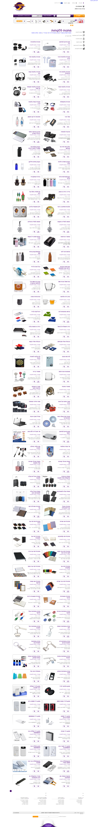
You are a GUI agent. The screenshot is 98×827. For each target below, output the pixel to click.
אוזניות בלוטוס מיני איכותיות (64, 72)
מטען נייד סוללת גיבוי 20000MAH (34, 731)
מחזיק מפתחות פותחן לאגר (63, 672)
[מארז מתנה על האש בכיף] (64, 412)
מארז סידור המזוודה (34, 401)
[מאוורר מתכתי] (64, 397)
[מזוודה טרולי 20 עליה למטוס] (34, 486)
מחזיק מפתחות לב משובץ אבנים (64, 642)
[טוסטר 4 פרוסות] (64, 247)
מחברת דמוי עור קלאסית (65, 567)
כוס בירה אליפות (65, 296)
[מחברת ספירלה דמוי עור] (34, 516)
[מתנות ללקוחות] (71, 25)
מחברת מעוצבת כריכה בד (33, 597)
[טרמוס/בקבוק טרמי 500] (34, 262)
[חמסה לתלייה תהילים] (34, 232)
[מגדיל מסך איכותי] (34, 427)
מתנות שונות (25, 802)
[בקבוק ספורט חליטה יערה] (64, 172)
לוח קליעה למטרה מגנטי (35, 357)
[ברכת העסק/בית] (34, 187)
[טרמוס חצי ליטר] (64, 262)
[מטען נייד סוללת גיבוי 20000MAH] (34, 741)
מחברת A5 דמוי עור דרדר (34, 522)
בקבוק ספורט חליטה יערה (64, 162)
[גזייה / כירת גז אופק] (64, 202)
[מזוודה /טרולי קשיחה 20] (64, 472)
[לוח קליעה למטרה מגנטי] (34, 367)
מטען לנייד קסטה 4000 (63, 701)
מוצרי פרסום (44, 812)
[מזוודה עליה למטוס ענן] (64, 501)
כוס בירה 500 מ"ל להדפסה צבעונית (35, 282)
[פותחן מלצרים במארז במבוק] (52, 22)
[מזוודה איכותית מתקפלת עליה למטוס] (64, 486)
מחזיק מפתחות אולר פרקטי (34, 612)
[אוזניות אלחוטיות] (34, 52)
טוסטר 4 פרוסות (65, 236)
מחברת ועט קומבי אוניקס (35, 582)
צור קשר (81, 813)
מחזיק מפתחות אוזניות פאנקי (63, 612)
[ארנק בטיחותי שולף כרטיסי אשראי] (34, 142)
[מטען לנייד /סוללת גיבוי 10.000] (34, 696)
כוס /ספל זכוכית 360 (64, 281)
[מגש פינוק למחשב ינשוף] (64, 442)
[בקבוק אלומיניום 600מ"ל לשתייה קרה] (34, 157)
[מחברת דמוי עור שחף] (34, 576)
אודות (78, 812)
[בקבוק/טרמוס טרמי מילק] (64, 187)
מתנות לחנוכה (61, 800)
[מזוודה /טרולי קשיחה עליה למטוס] (34, 472)
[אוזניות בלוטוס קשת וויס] (34, 82)
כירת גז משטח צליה (34, 326)
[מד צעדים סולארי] (64, 457)
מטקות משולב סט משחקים (65, 776)
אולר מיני (67, 117)
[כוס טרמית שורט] (34, 307)
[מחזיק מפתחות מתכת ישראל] (64, 666)
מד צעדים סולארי (65, 446)
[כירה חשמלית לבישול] (64, 337)
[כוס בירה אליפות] (64, 307)
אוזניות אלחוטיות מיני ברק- (64, 57)
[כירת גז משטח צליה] (34, 337)
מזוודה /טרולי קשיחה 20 (64, 462)
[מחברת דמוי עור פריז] (34, 561)
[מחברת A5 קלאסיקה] (64, 546)
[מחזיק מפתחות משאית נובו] (34, 651)
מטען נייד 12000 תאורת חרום (65, 717)
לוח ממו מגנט (66, 356)
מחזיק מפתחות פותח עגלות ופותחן (34, 657)
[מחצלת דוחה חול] (34, 681)
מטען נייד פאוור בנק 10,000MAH (64, 746)
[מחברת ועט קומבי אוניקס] (34, 591)
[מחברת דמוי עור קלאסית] (64, 576)
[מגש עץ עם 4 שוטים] (28, 22)
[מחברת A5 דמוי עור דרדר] (34, 531)
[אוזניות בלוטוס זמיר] (34, 67)
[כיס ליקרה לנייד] (34, 322)
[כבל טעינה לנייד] (34, 277)
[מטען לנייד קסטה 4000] (64, 711)
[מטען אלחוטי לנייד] (64, 696)
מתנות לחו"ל (79, 801)
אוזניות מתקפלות (65, 102)
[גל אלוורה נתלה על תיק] (34, 202)
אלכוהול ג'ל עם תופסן (34, 117)
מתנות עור (79, 802)
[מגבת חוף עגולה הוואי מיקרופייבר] (64, 427)
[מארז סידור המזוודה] (34, 412)
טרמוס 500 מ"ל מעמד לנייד (34, 237)
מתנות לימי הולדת (42, 802)
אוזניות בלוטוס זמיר (34, 57)
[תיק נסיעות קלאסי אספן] (59, 22)
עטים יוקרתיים (25, 804)
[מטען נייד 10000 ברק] (34, 711)
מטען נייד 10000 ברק (34, 701)
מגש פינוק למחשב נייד (64, 42)
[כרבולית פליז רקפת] (34, 352)
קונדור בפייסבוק (57, 2)
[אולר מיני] (64, 127)
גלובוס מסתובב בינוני (63, 206)
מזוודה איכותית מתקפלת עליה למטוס (64, 477)
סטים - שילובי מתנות (36, 32)
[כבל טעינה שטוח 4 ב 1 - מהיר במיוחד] (36, 22)
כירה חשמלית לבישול (64, 326)
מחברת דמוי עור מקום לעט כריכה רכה (63, 552)
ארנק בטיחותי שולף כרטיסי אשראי (34, 132)
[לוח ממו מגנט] (64, 367)
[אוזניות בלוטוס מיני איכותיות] (64, 82)
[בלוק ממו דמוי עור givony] (64, 157)
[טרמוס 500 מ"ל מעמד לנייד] (34, 247)
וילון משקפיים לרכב (34, 206)
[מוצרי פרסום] (19, 6)
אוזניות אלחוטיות (35, 42)
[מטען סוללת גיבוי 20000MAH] (34, 756)
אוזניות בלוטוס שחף (64, 87)
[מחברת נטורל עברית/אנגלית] (64, 516)
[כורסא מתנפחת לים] (64, 322)
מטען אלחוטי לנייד (65, 686)
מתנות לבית (79, 800)
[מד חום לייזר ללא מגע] (34, 442)
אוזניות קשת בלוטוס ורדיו (34, 102)
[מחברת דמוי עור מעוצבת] (34, 546)
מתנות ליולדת (43, 801)
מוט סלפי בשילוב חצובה (35, 447)
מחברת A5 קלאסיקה (64, 536)
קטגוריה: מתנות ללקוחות (64, 44)
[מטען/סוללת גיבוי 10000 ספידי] (64, 771)
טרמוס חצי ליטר (65, 251)
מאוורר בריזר (36, 371)
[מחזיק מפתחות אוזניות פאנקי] (64, 621)
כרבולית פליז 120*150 (63, 341)
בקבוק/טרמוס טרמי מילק (64, 177)
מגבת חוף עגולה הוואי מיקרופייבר (63, 417)
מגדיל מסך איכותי (35, 416)
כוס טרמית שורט (35, 296)
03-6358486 (16, 812)
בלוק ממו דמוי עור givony (65, 147)
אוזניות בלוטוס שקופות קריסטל (33, 87)
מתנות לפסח (61, 802)
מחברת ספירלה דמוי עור (34, 507)
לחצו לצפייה (19, 21)
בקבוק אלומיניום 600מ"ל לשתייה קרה (34, 147)
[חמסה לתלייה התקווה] (64, 232)
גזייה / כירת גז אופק (64, 191)
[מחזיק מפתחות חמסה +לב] (64, 636)
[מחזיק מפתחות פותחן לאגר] (64, 681)
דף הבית (81, 812)
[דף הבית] (72, 25)
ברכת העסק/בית (35, 176)
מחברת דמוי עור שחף (34, 566)
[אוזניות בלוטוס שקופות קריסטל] (34, 97)
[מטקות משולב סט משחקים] (64, 786)
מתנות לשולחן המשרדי (65, 32)
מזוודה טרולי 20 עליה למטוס (34, 477)
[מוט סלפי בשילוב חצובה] (34, 457)
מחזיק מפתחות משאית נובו (35, 642)
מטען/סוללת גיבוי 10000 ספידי (65, 761)
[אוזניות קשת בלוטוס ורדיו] (34, 112)
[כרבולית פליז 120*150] (64, 352)
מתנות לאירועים (42, 800)
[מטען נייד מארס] (64, 741)
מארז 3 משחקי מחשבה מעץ (36, 387)
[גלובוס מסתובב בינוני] (64, 217)
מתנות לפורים (61, 801)
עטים (58, 32)
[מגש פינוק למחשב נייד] (64, 52)
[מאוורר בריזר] (34, 382)
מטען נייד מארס (65, 731)
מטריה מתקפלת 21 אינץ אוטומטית (34, 776)
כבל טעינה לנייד (35, 266)
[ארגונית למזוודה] (64, 142)
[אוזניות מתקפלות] (64, 112)
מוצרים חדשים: (71, 22)
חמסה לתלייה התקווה (63, 221)
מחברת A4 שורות (65, 521)
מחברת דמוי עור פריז (34, 551)
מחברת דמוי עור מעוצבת (35, 537)
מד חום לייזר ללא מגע (34, 431)
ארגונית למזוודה (65, 132)
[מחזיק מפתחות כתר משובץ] (34, 636)
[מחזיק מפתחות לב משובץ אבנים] (64, 651)
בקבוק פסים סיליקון (34, 161)
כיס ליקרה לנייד (35, 311)
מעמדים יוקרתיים (24, 800)
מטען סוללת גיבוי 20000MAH (35, 746)
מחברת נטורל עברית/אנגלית (66, 507)
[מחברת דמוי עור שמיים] (64, 591)
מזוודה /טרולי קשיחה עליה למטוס (34, 462)
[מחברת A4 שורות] (64, 531)
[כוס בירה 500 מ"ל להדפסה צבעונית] (34, 292)
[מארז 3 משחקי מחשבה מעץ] (34, 397)
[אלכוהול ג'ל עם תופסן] (34, 127)
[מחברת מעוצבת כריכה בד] (34, 606)
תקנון (75, 812)
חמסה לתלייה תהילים (34, 221)
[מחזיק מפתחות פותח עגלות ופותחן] (34, 666)
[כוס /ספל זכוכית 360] (64, 292)
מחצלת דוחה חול (35, 671)
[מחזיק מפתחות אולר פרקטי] (34, 621)
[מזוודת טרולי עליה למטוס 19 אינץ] (34, 501)
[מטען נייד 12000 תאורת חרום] (64, 726)
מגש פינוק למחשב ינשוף (64, 432)
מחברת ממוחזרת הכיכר (65, 597)
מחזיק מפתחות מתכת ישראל (63, 657)
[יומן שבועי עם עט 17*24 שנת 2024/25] (64, 277)
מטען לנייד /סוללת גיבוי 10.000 (35, 687)
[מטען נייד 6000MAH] (34, 726)
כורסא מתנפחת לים (64, 311)
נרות (81, 804)
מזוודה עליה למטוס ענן (63, 491)
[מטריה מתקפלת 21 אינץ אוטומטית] (34, 786)
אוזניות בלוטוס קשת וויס (34, 72)
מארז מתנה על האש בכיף (64, 402)
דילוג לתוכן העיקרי (94, 0)
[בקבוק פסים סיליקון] (34, 172)
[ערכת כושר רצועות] (44, 22)
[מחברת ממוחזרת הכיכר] (64, 606)
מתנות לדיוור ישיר (52, 32)
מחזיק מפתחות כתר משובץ (34, 627)
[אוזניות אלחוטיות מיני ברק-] (64, 67)
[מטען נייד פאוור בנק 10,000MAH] (64, 756)
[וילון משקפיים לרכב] (34, 217)
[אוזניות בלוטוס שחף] (64, 97)
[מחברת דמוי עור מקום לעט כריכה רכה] (64, 561)
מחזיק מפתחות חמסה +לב (63, 627)
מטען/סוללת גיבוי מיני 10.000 (34, 761)
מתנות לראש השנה (60, 804)
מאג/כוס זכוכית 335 (64, 371)
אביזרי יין (44, 32)
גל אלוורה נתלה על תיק (34, 192)
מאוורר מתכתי (66, 386)
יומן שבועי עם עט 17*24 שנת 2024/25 (64, 267)
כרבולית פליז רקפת (34, 341)
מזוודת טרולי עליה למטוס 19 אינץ (35, 492)
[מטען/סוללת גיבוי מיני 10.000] (34, 771)
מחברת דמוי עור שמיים (63, 581)
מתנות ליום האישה (42, 804)
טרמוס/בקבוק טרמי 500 (34, 252)
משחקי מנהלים (25, 801)
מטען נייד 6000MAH (34, 716)
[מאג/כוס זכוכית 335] (64, 382)
